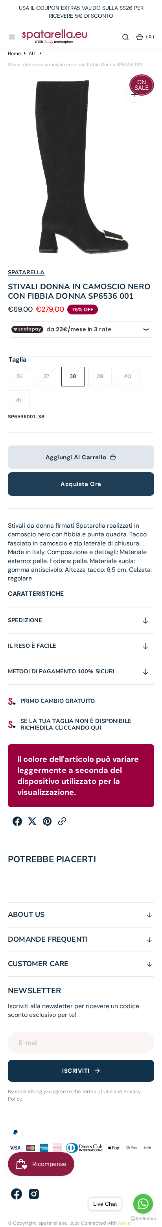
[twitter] (32, 824)
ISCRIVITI (75, 1071)
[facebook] (17, 824)
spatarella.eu (53, 1223)
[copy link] (62, 824)
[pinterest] (47, 824)
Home (14, 53)
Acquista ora (81, 484)
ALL (33, 53)
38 (77, 379)
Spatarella (26, 272)
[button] (12, 37)
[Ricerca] (125, 37)
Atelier (125, 1223)
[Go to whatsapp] (143, 1204)
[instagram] (33, 1194)
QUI (96, 728)
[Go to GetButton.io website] (143, 1218)
